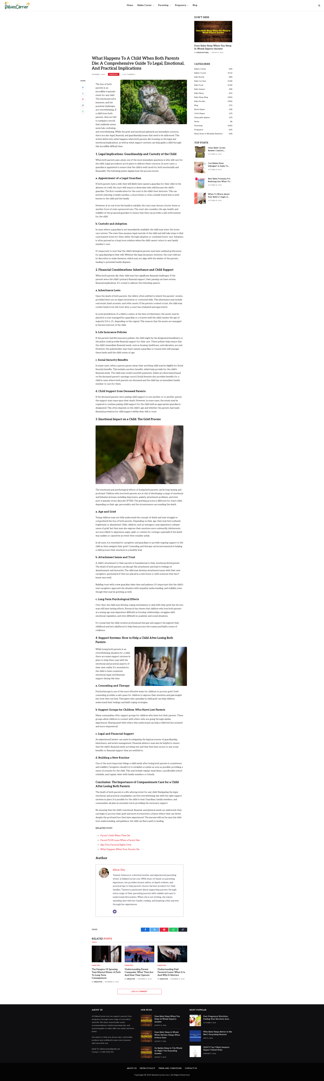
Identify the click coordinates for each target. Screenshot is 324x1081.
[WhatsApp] (82, 111)
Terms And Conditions (170, 1068)
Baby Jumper (199, 89)
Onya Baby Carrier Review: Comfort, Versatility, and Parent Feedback (219, 149)
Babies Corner (144, 5)
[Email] (115, 911)
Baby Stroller (199, 101)
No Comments (129, 74)
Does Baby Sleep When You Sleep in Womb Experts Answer (212, 47)
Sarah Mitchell (202, 52)
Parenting (163, 5)
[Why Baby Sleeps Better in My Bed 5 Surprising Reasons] (195, 1036)
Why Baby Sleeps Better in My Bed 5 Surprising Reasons (217, 1033)
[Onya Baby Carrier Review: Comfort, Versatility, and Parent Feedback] (200, 152)
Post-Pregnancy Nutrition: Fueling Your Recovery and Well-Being (216, 1018)
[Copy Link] (82, 105)
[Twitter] (82, 93)
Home (130, 5)
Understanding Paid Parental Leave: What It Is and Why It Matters (171, 972)
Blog (195, 5)
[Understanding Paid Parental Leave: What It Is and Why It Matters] (172, 954)
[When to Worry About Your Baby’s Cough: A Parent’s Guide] (200, 198)
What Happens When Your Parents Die (119, 849)
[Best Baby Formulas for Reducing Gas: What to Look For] (200, 183)
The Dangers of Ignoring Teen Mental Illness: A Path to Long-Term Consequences (106, 973)
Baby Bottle (199, 77)
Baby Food (198, 85)
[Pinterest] (82, 99)
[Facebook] (82, 87)
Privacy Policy (147, 1068)
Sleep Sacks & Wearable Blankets (208, 134)
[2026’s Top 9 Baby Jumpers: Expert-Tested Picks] (195, 1051)
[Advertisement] (139, 35)
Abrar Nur (119, 869)
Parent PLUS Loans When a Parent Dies (120, 840)
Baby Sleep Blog (201, 97)
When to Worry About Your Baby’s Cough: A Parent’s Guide (219, 195)
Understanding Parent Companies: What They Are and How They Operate (139, 972)
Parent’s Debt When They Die (115, 835)
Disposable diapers (202, 117)
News (196, 121)
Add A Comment (139, 992)
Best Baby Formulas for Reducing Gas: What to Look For (219, 180)
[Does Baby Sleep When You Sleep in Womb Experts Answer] (213, 31)
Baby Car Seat (200, 81)
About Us (132, 1068)
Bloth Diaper (199, 109)
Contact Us (191, 1068)
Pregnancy (180, 5)
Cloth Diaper (199, 113)
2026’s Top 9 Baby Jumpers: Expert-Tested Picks (216, 1048)
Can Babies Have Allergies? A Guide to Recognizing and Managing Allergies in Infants (218, 164)
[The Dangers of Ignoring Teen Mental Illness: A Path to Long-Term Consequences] (106, 954)
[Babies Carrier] (17, 5)
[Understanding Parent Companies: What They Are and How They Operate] (139, 954)
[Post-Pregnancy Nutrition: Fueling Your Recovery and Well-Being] (195, 1020)
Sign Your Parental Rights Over (116, 845)
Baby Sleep (199, 93)
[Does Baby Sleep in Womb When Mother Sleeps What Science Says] (146, 1036)
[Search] (319, 5)
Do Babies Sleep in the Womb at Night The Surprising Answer (168, 1051)
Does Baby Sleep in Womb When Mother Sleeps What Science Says (167, 1035)
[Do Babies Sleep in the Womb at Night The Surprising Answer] (146, 1052)
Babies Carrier (200, 69)
